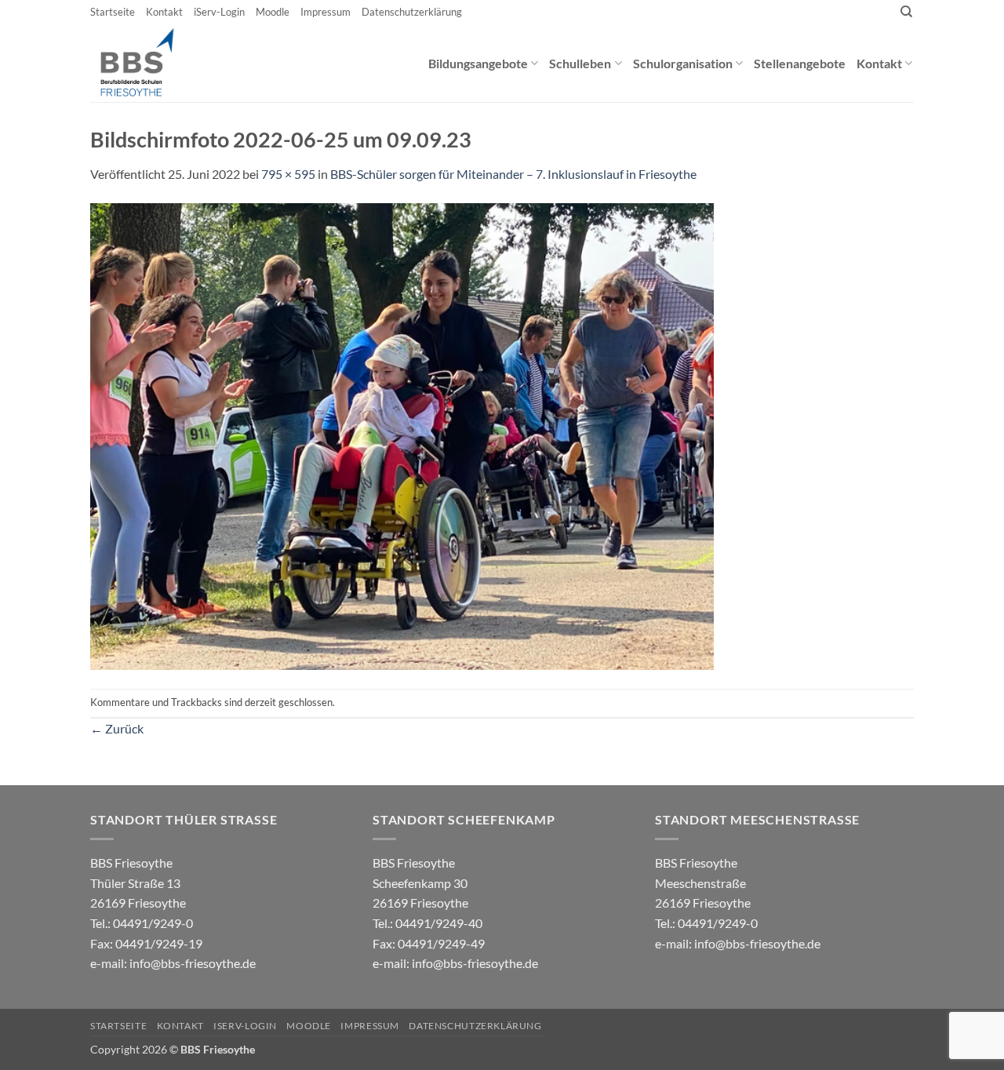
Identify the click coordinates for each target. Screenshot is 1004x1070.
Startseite (112, 11)
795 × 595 (288, 173)
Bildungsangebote (478, 63)
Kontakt (164, 11)
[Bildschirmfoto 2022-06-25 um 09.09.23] (402, 435)
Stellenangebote (800, 63)
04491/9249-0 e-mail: (146, 942)
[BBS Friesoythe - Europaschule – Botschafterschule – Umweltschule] (150, 63)
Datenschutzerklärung (412, 11)
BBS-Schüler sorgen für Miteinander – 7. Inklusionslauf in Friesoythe (513, 173)
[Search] (906, 12)
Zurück (117, 728)
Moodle (272, 11)
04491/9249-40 (438, 922)
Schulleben (580, 63)
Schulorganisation (683, 63)
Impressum (325, 11)
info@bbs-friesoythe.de (192, 962)
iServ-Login (219, 11)
